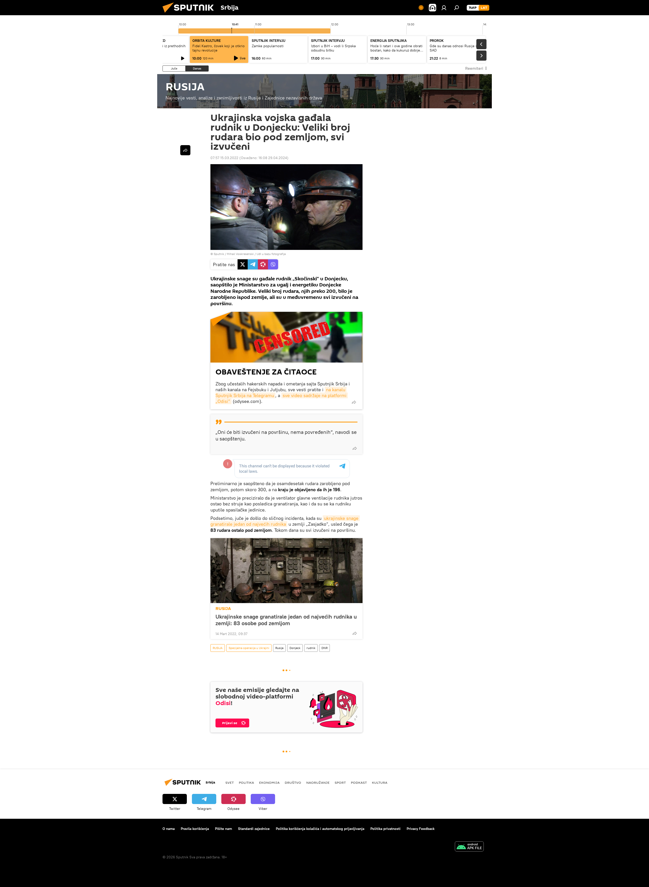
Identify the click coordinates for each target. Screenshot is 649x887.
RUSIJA (223, 608)
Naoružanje (318, 782)
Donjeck (295, 648)
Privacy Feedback (421, 828)
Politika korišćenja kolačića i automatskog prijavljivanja (320, 828)
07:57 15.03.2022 (224, 158)
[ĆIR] (473, 8)
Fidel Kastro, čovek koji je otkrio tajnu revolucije (218, 48)
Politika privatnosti (385, 828)
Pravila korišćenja (195, 828)
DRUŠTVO (293, 782)
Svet (229, 782)
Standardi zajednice (254, 828)
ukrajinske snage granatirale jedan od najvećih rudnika (285, 521)
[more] (354, 402)
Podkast (359, 782)
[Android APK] (469, 847)
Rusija (279, 648)
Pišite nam (223, 828)
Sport (340, 782)
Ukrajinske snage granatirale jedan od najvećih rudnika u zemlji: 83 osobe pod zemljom (286, 619)
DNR (324, 648)
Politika (246, 782)
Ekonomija (269, 782)
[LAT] (484, 8)
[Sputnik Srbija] (190, 14)
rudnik (311, 648)
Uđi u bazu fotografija (271, 254)
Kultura (379, 782)
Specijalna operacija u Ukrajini (249, 648)
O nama (169, 828)
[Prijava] (444, 8)
